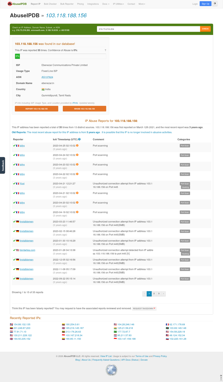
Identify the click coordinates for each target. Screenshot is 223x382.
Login (195, 3)
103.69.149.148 (177, 328)
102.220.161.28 (177, 338)
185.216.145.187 (75, 328)
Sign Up (205, 3)
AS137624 (47, 77)
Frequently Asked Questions (106, 359)
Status (135, 359)
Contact (131, 3)
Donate (144, 359)
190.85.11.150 (73, 338)
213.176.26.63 (73, 331)
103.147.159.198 (126, 338)
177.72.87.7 (123, 331)
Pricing (80, 3)
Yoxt (22, 183)
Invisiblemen (26, 221)
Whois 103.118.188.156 (84, 108)
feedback (3, 165)
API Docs (125, 359)
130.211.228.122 (23, 335)
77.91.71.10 (20, 331)
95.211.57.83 (124, 335)
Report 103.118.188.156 (36, 108)
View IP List (106, 356)
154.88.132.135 (22, 324)
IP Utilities (117, 3)
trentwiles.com (27, 250)
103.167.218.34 (74, 335)
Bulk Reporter (67, 3)
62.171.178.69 (177, 324)
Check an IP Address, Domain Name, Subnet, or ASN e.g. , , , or (40, 29)
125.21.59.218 (125, 328)
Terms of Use (141, 356)
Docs (105, 3)
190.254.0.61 (73, 324)
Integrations (93, 3)
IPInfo (75, 102)
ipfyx (22, 145)
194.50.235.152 (22, 338)
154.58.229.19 (177, 331)
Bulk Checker (50, 3)
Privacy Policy (160, 356)
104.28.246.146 (125, 324)
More (141, 3)
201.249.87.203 (22, 328)
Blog (77, 359)
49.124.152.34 (177, 335)
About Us (86, 359)
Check (205, 28)
